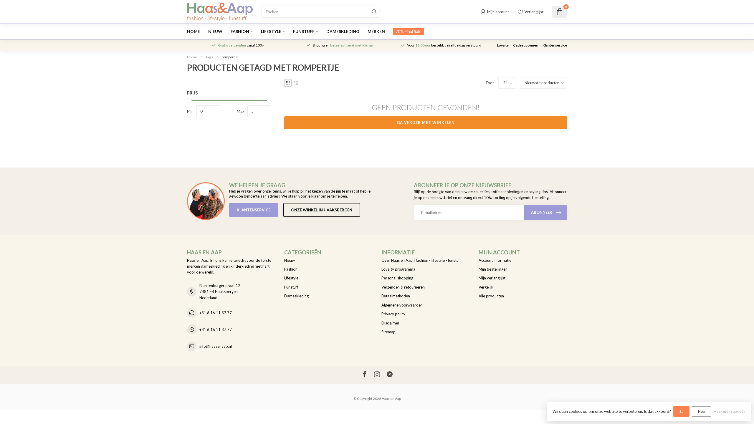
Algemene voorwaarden (402, 305)
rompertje (229, 57)
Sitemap (388, 331)
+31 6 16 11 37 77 (215, 312)
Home (193, 31)
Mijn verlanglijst (492, 278)
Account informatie (495, 260)
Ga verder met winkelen (426, 122)
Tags (209, 57)
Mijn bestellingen (493, 269)
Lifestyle (271, 31)
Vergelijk (486, 287)
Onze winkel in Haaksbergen (321, 210)
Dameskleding (342, 31)
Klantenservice (555, 45)
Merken (376, 31)
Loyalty (503, 45)
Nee (701, 411)
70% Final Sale (408, 31)
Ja (681, 411)
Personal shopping (397, 278)
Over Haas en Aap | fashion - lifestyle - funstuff (421, 260)
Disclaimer (390, 323)
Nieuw (215, 31)
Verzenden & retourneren (403, 287)
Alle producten (491, 296)
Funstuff (304, 31)
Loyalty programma (398, 269)
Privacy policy (393, 314)
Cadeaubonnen (525, 45)
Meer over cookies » (729, 411)
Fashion (240, 31)
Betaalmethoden (395, 296)
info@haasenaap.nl (215, 346)
